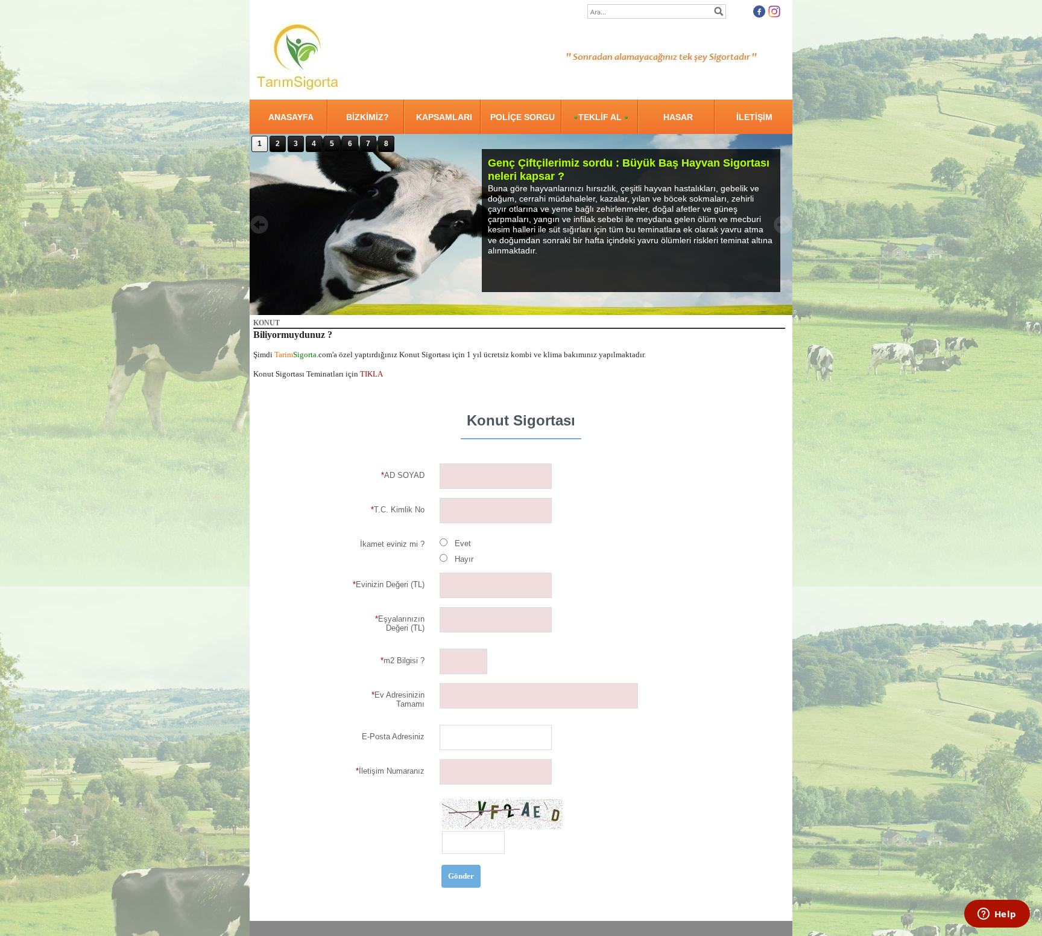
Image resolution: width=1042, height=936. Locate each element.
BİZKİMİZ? (367, 117)
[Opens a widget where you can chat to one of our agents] (997, 915)
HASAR (678, 117)
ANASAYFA (291, 117)
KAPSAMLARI (444, 117)
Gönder (461, 875)
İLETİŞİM (754, 117)
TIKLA (371, 373)
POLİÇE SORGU (522, 117)
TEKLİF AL (601, 117)
